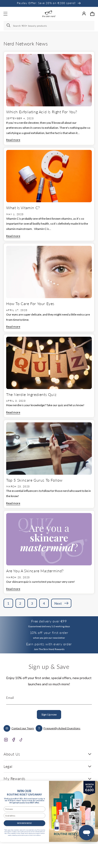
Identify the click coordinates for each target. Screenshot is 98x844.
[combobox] (49, 25)
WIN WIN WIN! (24, 823)
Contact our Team (22, 728)
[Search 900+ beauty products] (9, 25)
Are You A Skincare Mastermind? (35, 570)
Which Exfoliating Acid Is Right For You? (41, 111)
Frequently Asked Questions (62, 728)
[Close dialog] (93, 784)
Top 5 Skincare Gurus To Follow (34, 480)
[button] (92, 14)
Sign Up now (49, 714)
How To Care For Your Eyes (30, 303)
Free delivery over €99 (49, 621)
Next (58, 603)
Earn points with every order (49, 644)
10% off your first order (49, 633)
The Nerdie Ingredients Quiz (31, 394)
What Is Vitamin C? (23, 207)
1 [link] (8, 603)
